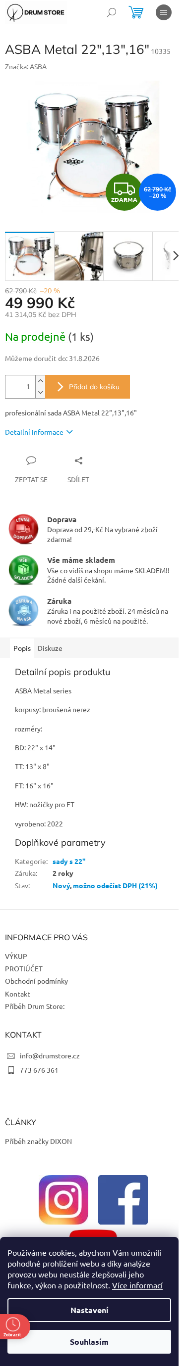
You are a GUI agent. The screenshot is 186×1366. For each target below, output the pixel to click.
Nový (61, 885)
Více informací (137, 1285)
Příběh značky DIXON (38, 1141)
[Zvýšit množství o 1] (40, 381)
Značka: (26, 66)
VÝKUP (16, 956)
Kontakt (17, 993)
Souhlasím (89, 1341)
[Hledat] (112, 12)
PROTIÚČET (24, 968)
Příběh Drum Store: (34, 1006)
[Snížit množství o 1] (40, 392)
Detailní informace (34, 431)
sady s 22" (69, 861)
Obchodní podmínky (36, 980)
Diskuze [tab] (50, 647)
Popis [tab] (22, 647)
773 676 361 (39, 1069)
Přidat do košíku (94, 386)
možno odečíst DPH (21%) (115, 885)
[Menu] (164, 12)
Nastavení (89, 1310)
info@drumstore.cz (50, 1055)
